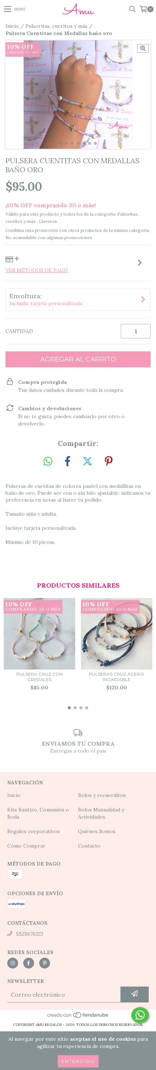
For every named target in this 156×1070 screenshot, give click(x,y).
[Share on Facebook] (67, 461)
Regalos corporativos (33, 831)
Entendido (78, 1061)
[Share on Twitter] (87, 461)
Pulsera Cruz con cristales (39, 676)
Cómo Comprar (26, 845)
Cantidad (19, 331)
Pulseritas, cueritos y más (56, 26)
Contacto (89, 845)
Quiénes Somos (96, 831)
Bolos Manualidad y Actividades (101, 813)
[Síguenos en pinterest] (44, 963)
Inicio (12, 26)
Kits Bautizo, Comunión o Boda (38, 813)
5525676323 (29, 934)
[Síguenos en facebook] (28, 963)
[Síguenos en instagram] (12, 963)
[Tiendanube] (78, 1017)
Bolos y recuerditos (102, 795)
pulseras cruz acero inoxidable (116, 676)
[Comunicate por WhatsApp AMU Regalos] (140, 1015)
